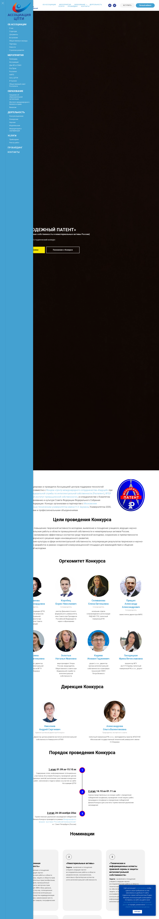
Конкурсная (13, 119)
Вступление (13, 38)
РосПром (12, 68)
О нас (11, 28)
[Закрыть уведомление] (154, 886)
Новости (12, 47)
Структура (13, 31)
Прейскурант (14, 139)
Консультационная (16, 116)
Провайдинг (15, 147)
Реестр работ (14, 143)
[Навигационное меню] (2, 3)
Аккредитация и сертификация (15, 130)
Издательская (14, 125)
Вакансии (12, 107)
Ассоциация (13, 62)
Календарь (13, 59)
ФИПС (11, 75)
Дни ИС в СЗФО (15, 65)
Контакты (14, 152)
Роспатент (13, 71)
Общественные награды (18, 41)
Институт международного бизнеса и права (19, 103)
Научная (12, 122)
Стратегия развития (16, 50)
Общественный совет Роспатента (17, 85)
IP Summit (13, 81)
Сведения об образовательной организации (15, 97)
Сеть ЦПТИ (13, 78)
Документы (13, 34)
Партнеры (13, 44)
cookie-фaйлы (141, 888)
